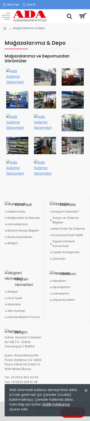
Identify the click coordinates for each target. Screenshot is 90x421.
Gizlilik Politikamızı (56, 404)
